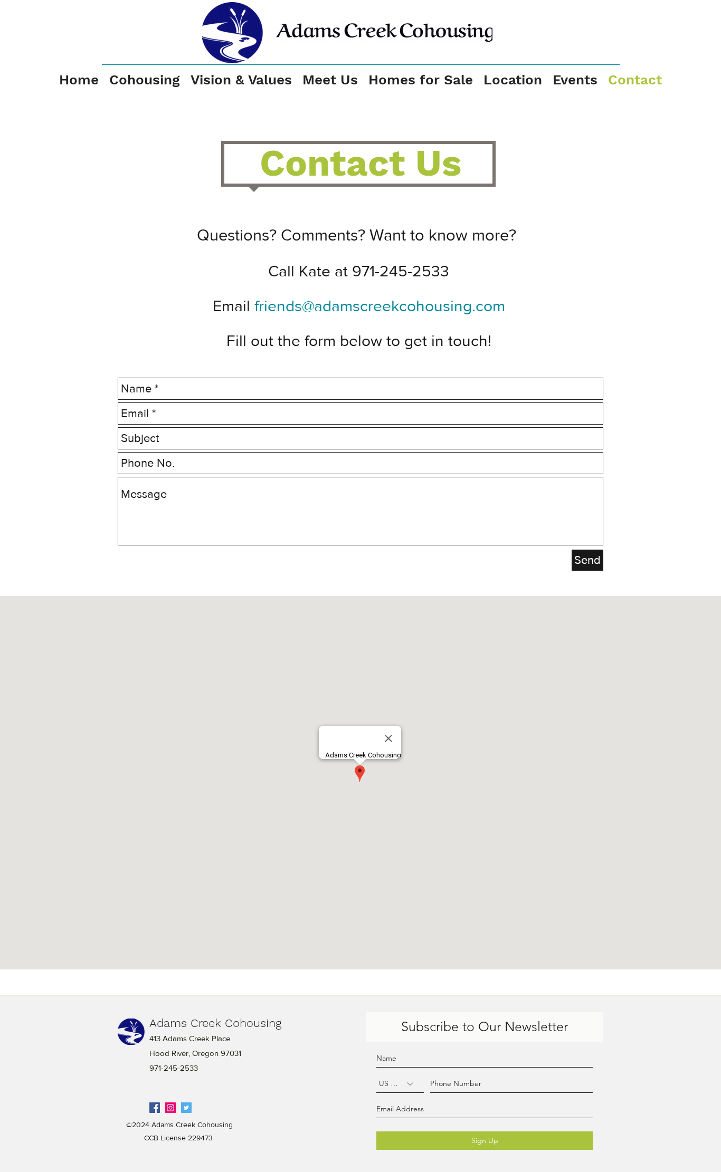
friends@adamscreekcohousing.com (379, 305)
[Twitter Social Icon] (186, 1107)
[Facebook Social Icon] (154, 1107)
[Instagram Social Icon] (170, 1107)
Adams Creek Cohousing (215, 1023)
